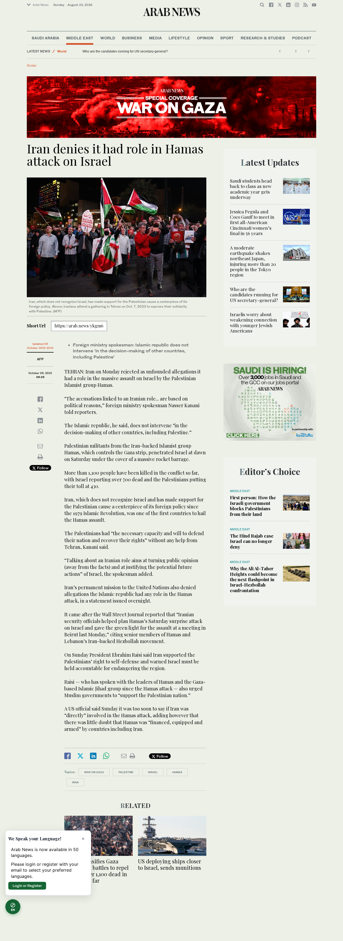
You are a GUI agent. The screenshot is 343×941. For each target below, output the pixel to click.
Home (32, 65)
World (107, 38)
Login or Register (27, 885)
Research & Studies (263, 38)
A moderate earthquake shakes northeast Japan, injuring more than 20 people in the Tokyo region (253, 261)
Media (155, 38)
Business (132, 38)
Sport (227, 38)
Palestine (125, 772)
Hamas (177, 772)
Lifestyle (179, 38)
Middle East (79, 38)
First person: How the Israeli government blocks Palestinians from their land (253, 505)
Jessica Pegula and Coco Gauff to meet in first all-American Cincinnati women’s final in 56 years (252, 222)
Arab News (41, 5)
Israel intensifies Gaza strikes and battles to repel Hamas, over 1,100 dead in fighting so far (96, 870)
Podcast (301, 38)
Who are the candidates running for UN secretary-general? (254, 294)
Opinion (205, 38)
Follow (42, 468)
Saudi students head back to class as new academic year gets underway (251, 189)
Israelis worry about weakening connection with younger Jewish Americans (135, 51)
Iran (75, 782)
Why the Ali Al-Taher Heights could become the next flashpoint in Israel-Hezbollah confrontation (253, 579)
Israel (153, 772)
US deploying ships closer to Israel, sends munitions (169, 864)
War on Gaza (94, 772)
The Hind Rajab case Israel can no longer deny (251, 541)
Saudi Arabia (45, 38)
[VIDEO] (98, 835)
